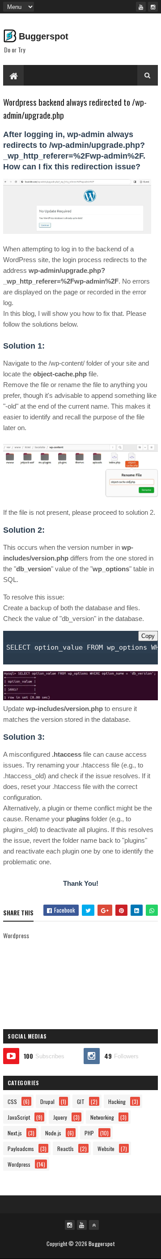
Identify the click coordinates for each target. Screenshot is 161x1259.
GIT (81, 1101)
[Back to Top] (94, 1225)
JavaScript (19, 1117)
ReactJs (65, 1148)
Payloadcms (21, 1148)
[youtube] (141, 7)
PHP (89, 1133)
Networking (102, 1117)
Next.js (15, 1133)
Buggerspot (43, 36)
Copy (148, 636)
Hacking (117, 1101)
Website (105, 1148)
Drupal (47, 1101)
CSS (12, 1101)
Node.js (53, 1133)
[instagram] (153, 7)
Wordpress (19, 1164)
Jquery (60, 1117)
